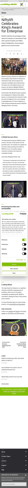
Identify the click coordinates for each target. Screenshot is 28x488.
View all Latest (5, 383)
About (7, 8)
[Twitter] (10, 53)
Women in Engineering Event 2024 (6, 345)
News (23, 8)
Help (2, 470)
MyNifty (21, 4)
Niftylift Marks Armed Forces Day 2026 (11, 377)
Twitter (17, 311)
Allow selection (14, 268)
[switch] (24, 244)
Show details (19, 259)
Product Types (5, 456)
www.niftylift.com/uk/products (17, 304)
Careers (3, 461)
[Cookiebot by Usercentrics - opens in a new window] (20, 214)
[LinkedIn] (14, 53)
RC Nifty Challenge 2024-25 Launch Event (21, 345)
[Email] (18, 53)
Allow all (14, 264)
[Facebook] (6, 53)
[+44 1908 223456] (27, 1)
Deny (14, 273)
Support (3, 465)
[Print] (21, 53)
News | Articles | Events (15, 8)
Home (2, 8)
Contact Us (24, 1)
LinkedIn (10, 311)
